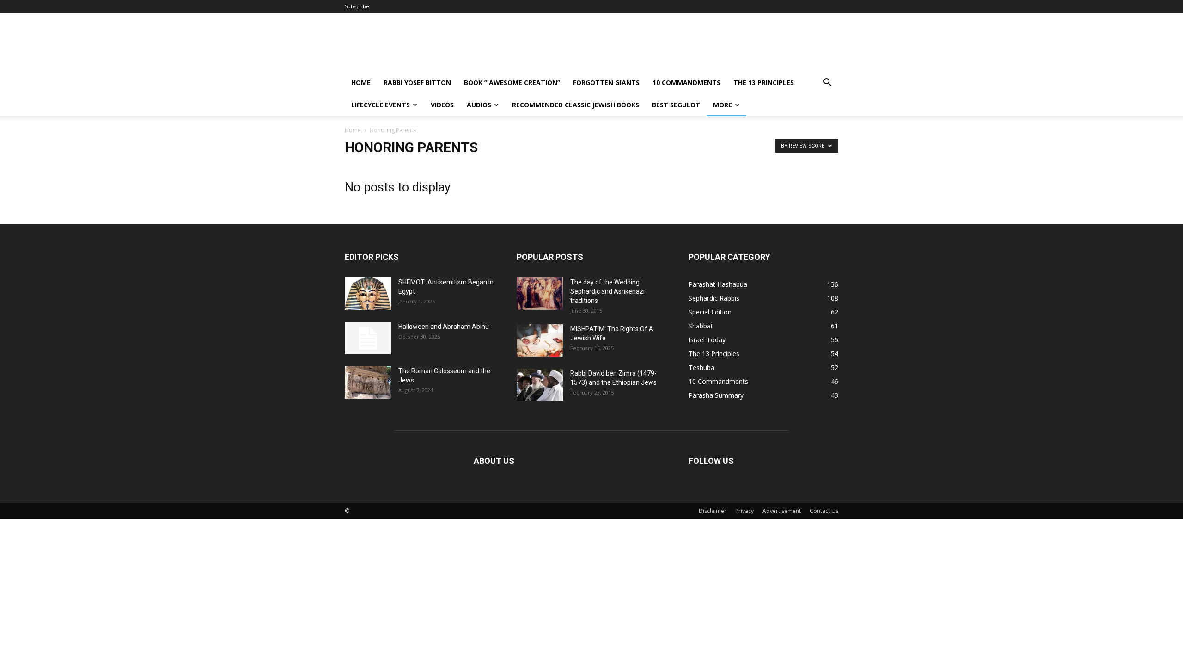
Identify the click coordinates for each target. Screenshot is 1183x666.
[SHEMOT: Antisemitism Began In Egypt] (368, 294)
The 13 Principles (763, 82)
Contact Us (824, 511)
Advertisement (781, 511)
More (722, 104)
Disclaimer (712, 511)
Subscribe (357, 6)
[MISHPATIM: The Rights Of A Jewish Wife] (540, 340)
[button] (827, 83)
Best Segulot (676, 104)
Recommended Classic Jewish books (575, 104)
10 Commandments (686, 82)
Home (361, 82)
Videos (442, 104)
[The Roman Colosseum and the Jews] (368, 382)
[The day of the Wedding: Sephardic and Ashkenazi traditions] (540, 294)
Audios (479, 104)
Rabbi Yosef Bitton (417, 82)
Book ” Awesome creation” (512, 82)
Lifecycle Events (380, 104)
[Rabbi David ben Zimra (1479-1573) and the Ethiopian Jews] (540, 385)
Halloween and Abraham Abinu (443, 326)
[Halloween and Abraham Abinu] (368, 338)
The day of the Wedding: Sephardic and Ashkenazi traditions (607, 291)
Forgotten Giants (606, 82)
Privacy (744, 511)
